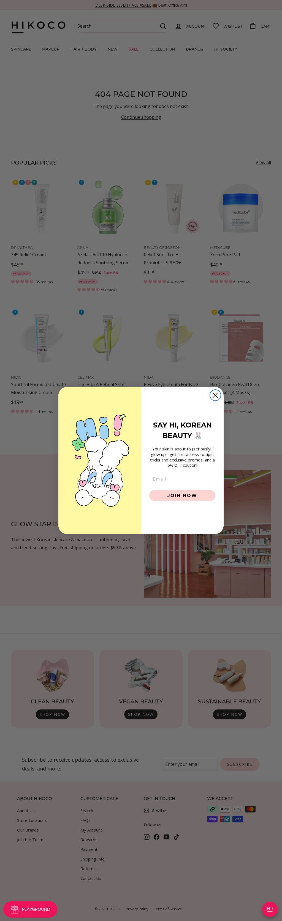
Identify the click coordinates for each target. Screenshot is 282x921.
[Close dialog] (215, 395)
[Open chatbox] (270, 909)
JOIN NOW (182, 495)
